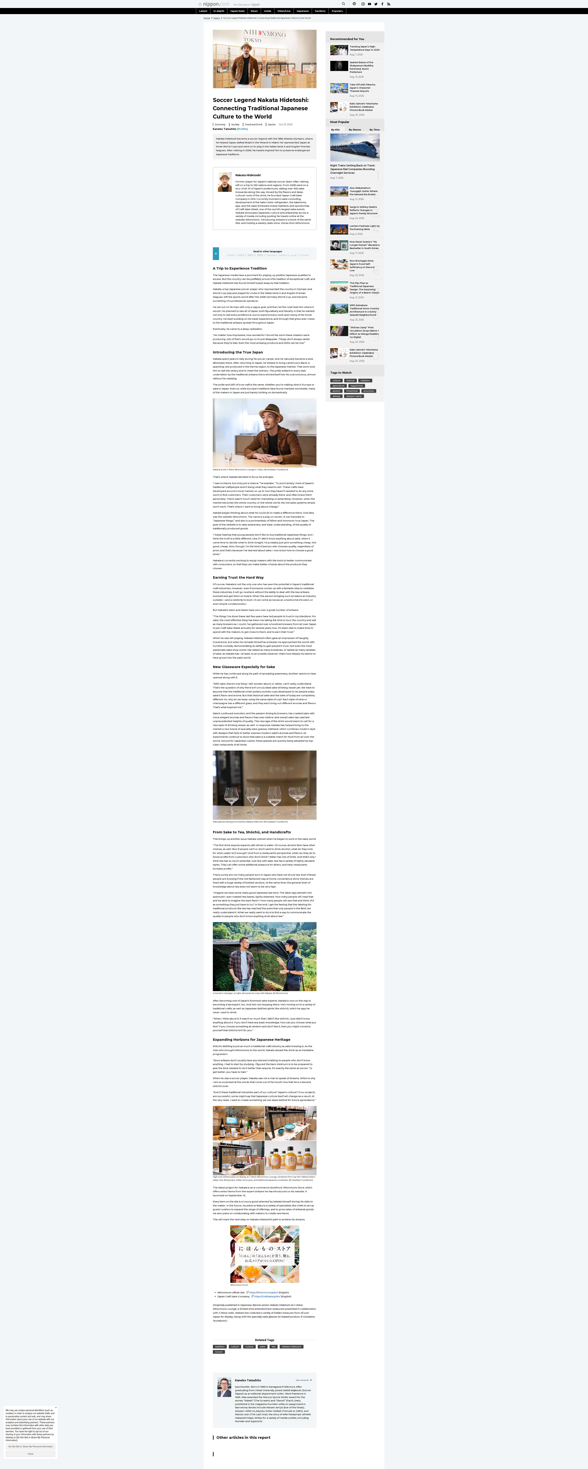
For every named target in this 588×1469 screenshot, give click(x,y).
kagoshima (357, 385)
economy (369, 391)
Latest (203, 11)
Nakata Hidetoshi (291, 1346)
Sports (271, 124)
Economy (220, 124)
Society (235, 124)
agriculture (339, 385)
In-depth (218, 11)
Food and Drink (253, 124)
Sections (320, 11)
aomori (336, 391)
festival (350, 380)
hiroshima (352, 391)
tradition (219, 1346)
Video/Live (283, 11)
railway (336, 396)
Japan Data (237, 11)
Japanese (303, 11)
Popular (337, 11)
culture (235, 1346)
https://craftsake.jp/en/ (267, 1296)
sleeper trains (354, 396)
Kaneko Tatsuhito (230, 129)
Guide (267, 11)
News (254, 11)
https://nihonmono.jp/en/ (263, 1292)
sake (262, 1346)
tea (273, 1346)
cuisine (249, 1346)
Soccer (219, 1351)
